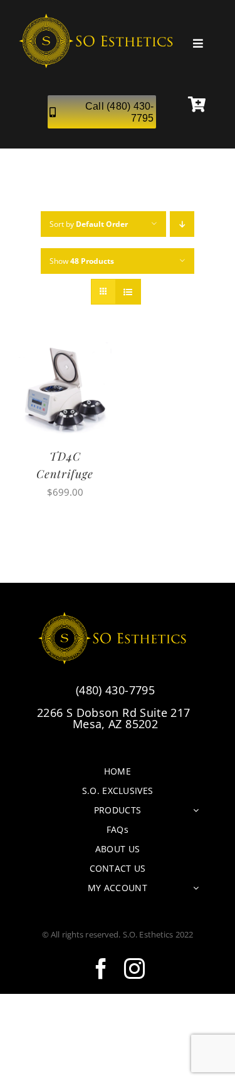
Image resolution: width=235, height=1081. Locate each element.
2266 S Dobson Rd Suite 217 (115, 718)
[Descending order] (182, 224)
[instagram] (134, 968)
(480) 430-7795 (115, 689)
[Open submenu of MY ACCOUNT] (195, 888)
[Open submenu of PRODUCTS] (195, 810)
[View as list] (128, 291)
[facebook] (101, 968)
